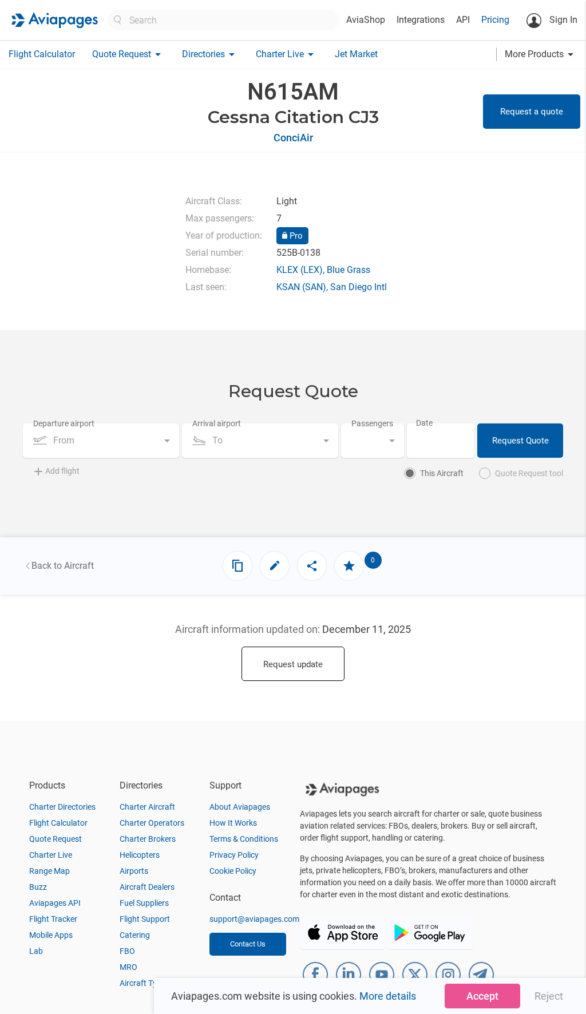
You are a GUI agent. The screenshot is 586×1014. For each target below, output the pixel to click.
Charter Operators (152, 822)
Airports (134, 871)
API (463, 19)
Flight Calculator (42, 54)
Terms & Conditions (243, 838)
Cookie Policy (232, 871)
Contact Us (248, 944)
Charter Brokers (148, 838)
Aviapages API (55, 903)
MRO (128, 967)
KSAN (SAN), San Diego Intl (331, 287)
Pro (295, 236)
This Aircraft (442, 473)
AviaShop (365, 19)
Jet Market (356, 54)
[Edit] (274, 566)
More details (387, 996)
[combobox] (101, 440)
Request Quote (520, 440)
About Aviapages (239, 806)
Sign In (562, 19)
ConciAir (293, 138)
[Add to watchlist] (349, 566)
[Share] (312, 566)
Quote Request (55, 838)
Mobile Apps (51, 935)
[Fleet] (237, 566)
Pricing (495, 19)
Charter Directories (62, 806)
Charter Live (50, 854)
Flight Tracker (53, 919)
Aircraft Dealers (147, 887)
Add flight (62, 471)
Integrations (421, 19)
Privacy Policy (234, 854)
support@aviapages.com (254, 919)
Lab (36, 951)
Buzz (38, 887)
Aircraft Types (144, 983)
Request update (293, 664)
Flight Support (145, 919)
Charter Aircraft (147, 806)
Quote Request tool (529, 473)
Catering (135, 935)
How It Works (233, 822)
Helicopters (140, 854)
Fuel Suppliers (144, 903)
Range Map (49, 871)
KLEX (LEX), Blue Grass (323, 269)
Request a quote (531, 111)
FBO (127, 951)
